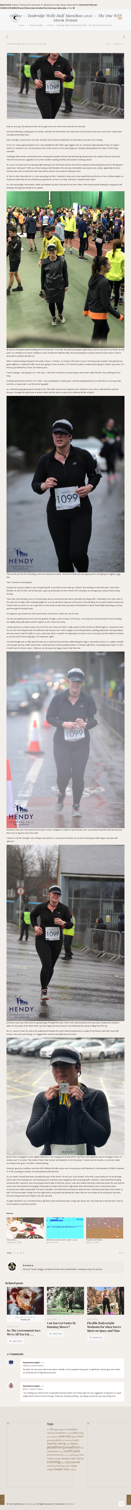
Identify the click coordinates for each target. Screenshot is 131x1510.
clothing (50, 1432)
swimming (51, 1466)
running (53, 1461)
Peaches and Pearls (94, 1240)
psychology (74, 1455)
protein (66, 1455)
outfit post (72, 1451)
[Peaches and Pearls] (104, 1228)
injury (74, 1443)
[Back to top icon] (121, 1504)
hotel (68, 1444)
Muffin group (29, 1504)
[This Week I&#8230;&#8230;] (25, 1228)
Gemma (23, 44)
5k (48, 1429)
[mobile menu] (120, 18)
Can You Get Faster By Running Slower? (61, 1325)
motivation (53, 1451)
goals (58, 1440)
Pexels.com (25, 1319)
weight (50, 1469)
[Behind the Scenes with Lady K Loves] (65, 1228)
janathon (54, 1447)
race (81, 1454)
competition (60, 1432)
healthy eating (56, 1443)
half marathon (67, 1440)
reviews (65, 1458)
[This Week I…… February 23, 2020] (129, 1500)
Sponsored (73, 1462)
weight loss (61, 1469)
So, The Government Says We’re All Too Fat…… (23, 1332)
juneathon (71, 1447)
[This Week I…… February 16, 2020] (2, 1500)
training (60, 1465)
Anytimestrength (31, 1362)
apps (56, 1429)
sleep (63, 1462)
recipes (50, 1458)
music (61, 1451)
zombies (73, 1469)
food (80, 1436)
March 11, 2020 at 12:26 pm (32, 1389)
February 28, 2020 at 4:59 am (33, 1366)
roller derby (77, 1458)
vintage (73, 1465)
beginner (62, 1429)
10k (51, 1429)
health (76, 1440)
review (57, 1458)
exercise (64, 1436)
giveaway (51, 1440)
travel (66, 1466)
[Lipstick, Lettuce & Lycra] (15, 18)
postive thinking (55, 1454)
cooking (70, 1433)
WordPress (69, 1504)
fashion (74, 1436)
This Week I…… (13, 1240)
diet (75, 1432)
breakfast (72, 1429)
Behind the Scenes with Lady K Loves (61, 1240)
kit (81, 1447)
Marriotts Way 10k (65, 353)
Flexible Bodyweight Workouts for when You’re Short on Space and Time (104, 1327)
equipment (54, 1437)
